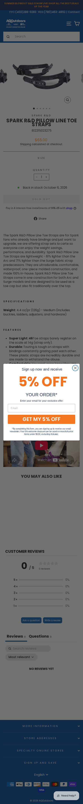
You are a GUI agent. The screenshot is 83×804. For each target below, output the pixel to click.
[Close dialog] (75, 368)
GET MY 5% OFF (41, 419)
